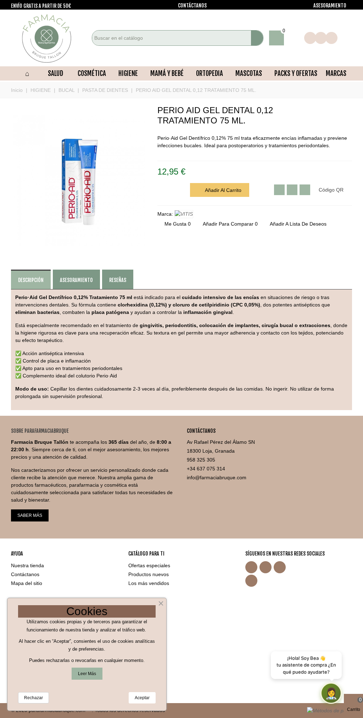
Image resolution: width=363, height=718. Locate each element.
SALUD (55, 73)
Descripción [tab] (31, 280)
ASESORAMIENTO (329, 5)
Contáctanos (25, 574)
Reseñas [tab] (117, 280)
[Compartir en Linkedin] (305, 189)
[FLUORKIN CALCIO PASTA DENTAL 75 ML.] (346, 110)
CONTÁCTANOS (192, 5)
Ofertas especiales (149, 565)
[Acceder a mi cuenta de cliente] (294, 38)
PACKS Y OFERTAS (295, 73)
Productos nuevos (148, 574)
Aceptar (142, 697)
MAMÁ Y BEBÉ (167, 73)
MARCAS (336, 73)
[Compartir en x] (279, 189)
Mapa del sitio (26, 583)
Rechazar (33, 697)
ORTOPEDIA (209, 73)
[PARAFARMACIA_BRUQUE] (50, 38)
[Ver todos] (183, 214)
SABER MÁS (29, 515)
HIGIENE (128, 73)
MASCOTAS (248, 73)
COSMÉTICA (92, 73)
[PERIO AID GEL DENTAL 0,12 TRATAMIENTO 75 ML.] (79, 251)
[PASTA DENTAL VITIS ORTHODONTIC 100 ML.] (335, 110)
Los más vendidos (148, 583)
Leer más (87, 673)
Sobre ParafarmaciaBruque (40, 431)
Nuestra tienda (27, 565)
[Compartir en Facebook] (292, 189)
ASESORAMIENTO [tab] (76, 280)
